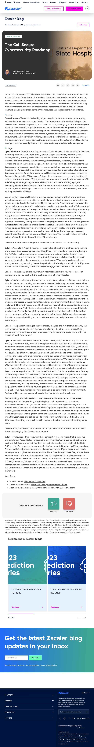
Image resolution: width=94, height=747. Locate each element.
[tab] (87, 8)
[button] (53, 505)
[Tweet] (68, 85)
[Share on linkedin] (73, 85)
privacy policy (51, 665)
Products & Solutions (13, 36)
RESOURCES (9, 712)
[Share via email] (58, 85)
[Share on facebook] (63, 85)
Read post (15, 607)
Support (8, 718)
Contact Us (72, 2)
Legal (70, 726)
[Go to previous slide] (84, 618)
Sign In (84, 2)
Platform (9, 695)
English (84, 693)
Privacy (66, 726)
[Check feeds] (78, 85)
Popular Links (12, 707)
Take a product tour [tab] (54, 9)
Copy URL (85, 85)
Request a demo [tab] (74, 9)
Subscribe (35, 658)
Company (8, 701)
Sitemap (61, 726)
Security (74, 726)
